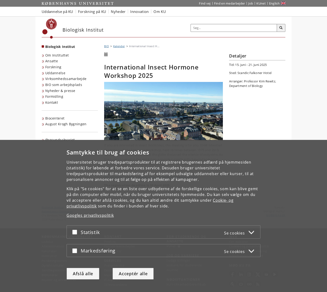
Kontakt (51, 102)
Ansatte (51, 61)
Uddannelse (55, 73)
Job (250, 3)
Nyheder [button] (118, 11)
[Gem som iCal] (106, 54)
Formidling (54, 96)
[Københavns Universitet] (49, 29)
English (274, 3)
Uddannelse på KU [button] (57, 11)
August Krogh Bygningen (66, 124)
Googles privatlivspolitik (90, 215)
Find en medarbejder (229, 3)
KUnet (261, 3)
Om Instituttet (57, 55)
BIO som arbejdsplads (63, 84)
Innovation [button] (139, 11)
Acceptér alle (133, 273)
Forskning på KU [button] (92, 11)
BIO (106, 46)
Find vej (204, 3)
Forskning (53, 67)
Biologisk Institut (60, 46)
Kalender (119, 46)
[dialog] (163, 216)
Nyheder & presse (60, 90)
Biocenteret (54, 118)
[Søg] (281, 28)
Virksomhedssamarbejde (65, 78)
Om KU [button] (159, 11)
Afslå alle (83, 273)
